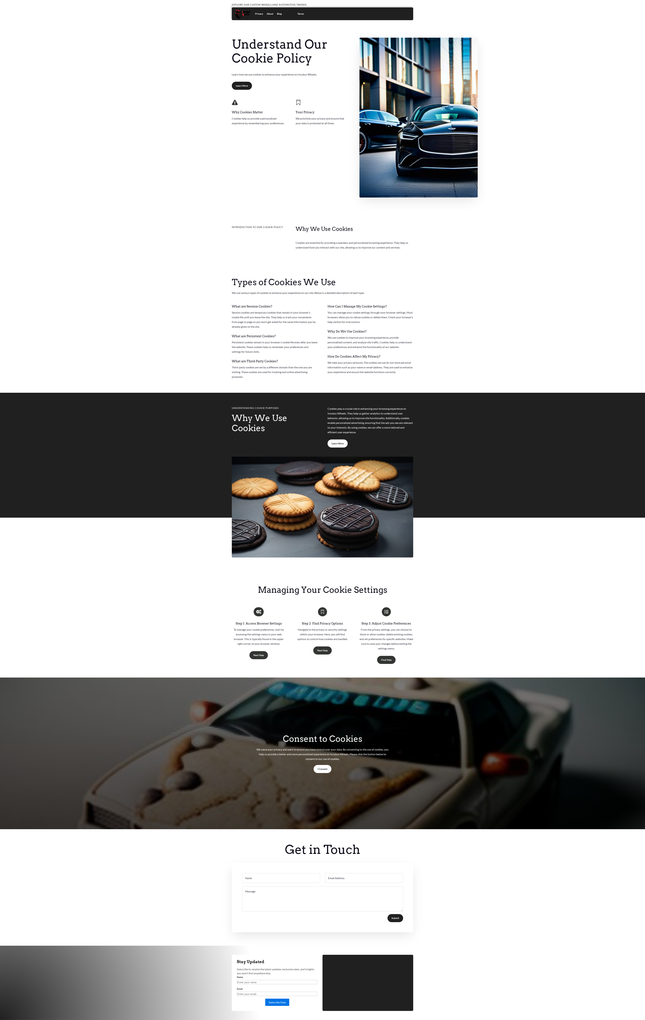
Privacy (259, 13)
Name (240, 977)
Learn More (242, 85)
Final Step (386, 659)
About (270, 13)
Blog (279, 13)
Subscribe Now (277, 1002)
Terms (300, 13)
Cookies (289, 13)
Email (240, 988)
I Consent (322, 768)
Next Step (258, 655)
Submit (395, 918)
